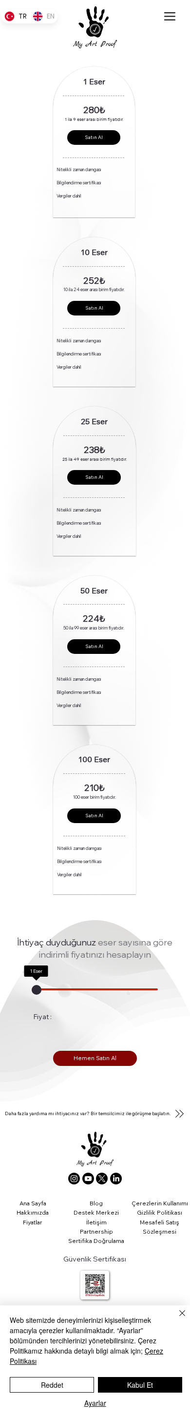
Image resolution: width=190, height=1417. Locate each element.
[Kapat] (176, 1319)
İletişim (96, 1222)
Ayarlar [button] (95, 1403)
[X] (102, 1178)
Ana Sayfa (32, 1203)
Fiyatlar (32, 1222)
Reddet (52, 1385)
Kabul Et (140, 1385)
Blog (96, 1203)
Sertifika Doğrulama (96, 1240)
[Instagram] (74, 1178)
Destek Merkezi (96, 1212)
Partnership (96, 1231)
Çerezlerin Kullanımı (160, 1203)
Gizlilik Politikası (159, 1212)
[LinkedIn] (116, 1178)
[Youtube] (88, 1178)
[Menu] (169, 16)
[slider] (36, 989)
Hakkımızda (33, 1212)
